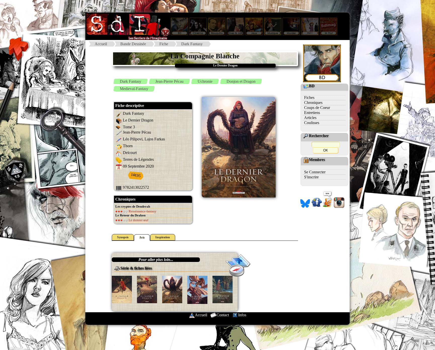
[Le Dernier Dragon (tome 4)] (197, 289)
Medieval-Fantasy (134, 89)
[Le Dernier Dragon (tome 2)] (147, 289)
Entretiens (312, 112)
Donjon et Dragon (241, 81)
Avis (142, 237)
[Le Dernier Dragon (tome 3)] (172, 289)
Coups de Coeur (317, 107)
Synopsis (123, 237)
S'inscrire (311, 177)
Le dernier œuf (138, 220)
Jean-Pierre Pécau (169, 81)
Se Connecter (314, 172)
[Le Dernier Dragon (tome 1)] (122, 289)
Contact (222, 315)
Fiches (309, 97)
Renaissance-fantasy (142, 211)
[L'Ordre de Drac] (222, 289)
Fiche (163, 44)
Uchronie (205, 81)
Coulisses (311, 123)
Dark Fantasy (192, 44)
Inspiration (162, 237)
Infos (242, 315)
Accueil (101, 44)
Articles (310, 117)
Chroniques (313, 102)
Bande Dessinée (133, 44)
